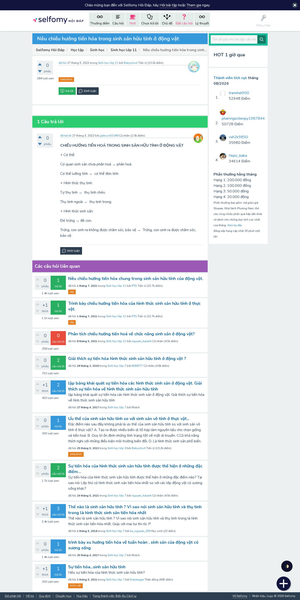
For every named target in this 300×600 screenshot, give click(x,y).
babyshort (66, 79)
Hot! (133, 23)
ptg (72, 292)
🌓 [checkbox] (287, 566)
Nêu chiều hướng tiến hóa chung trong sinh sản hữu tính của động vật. (135, 278)
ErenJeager (137, 579)
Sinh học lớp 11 (108, 63)
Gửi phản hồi (13, 596)
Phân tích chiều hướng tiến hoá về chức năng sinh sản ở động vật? (131, 334)
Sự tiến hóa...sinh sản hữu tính (96, 567)
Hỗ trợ (30, 596)
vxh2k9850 (238, 137)
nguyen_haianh (142, 341)
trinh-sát (75, 585)
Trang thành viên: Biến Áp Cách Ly (114, 596)
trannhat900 (239, 93)
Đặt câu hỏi (184, 23)
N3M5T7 (137, 366)
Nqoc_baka (238, 155)
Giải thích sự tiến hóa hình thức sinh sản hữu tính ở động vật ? (127, 358)
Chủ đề (167, 23)
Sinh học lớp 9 (117, 448)
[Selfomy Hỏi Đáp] (58, 20)
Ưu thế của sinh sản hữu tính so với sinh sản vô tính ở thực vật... (128, 418)
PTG (134, 286)
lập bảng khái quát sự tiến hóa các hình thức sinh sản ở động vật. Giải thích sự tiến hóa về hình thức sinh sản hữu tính (135, 386)
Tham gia (194, 5)
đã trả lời (65, 136)
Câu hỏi (118, 23)
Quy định (45, 596)
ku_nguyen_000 (140, 531)
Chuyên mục (63, 596)
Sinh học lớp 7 (117, 366)
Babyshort (139, 448)
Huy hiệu (82, 596)
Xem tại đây (234, 225)
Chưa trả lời (149, 23)
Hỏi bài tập (168, 5)
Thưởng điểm (99, 23)
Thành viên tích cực (230, 77)
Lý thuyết (202, 23)
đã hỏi (63, 63)
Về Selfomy (239, 596)
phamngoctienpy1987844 (243, 118)
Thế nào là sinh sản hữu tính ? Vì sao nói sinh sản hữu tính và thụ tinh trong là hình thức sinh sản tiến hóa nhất (135, 509)
